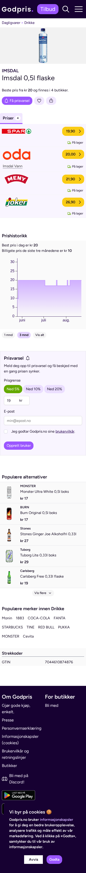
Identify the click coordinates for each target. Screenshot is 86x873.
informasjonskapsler (56, 819)
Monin (7, 618)
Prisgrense (12, 380)
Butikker (9, 765)
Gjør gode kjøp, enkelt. (16, 708)
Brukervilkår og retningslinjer (15, 754)
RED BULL (46, 627)
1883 (20, 618)
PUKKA (64, 627)
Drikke (29, 23)
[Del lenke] (51, 101)
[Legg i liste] (39, 101)
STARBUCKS (12, 627)
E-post (9, 411)
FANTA (59, 618)
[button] (65, 9)
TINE (30, 627)
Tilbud (47, 9)
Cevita (28, 636)
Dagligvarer (11, 23)
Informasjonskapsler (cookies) (20, 739)
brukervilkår (64, 431)
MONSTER (10, 636)
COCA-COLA (39, 618)
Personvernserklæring (21, 728)
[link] (18, 9)
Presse (8, 720)
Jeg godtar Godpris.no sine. (43, 431)
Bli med (51, 705)
